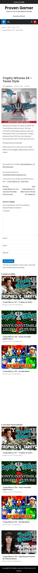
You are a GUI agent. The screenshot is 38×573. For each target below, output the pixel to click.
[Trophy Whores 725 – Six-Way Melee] (19, 357)
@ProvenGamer (8, 167)
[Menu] (8, 21)
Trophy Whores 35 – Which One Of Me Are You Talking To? (27, 190)
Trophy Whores (8, 86)
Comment (6, 211)
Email (5, 245)
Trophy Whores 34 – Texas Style (17, 181)
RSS (20, 149)
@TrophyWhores (26, 164)
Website (5, 252)
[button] (8, 21)
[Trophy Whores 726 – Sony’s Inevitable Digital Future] (19, 322)
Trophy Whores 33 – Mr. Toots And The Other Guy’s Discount (11, 190)
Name (5, 238)
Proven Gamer (19, 8)
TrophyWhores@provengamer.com (14, 175)
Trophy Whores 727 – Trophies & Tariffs (17, 302)
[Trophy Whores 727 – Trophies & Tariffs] (19, 288)
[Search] (31, 22)
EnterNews (28, 568)
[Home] (4, 21)
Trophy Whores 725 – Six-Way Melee (16, 371)
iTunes (15, 149)
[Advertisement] (19, 52)
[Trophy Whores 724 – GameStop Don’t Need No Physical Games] (19, 542)
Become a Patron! (19, 16)
